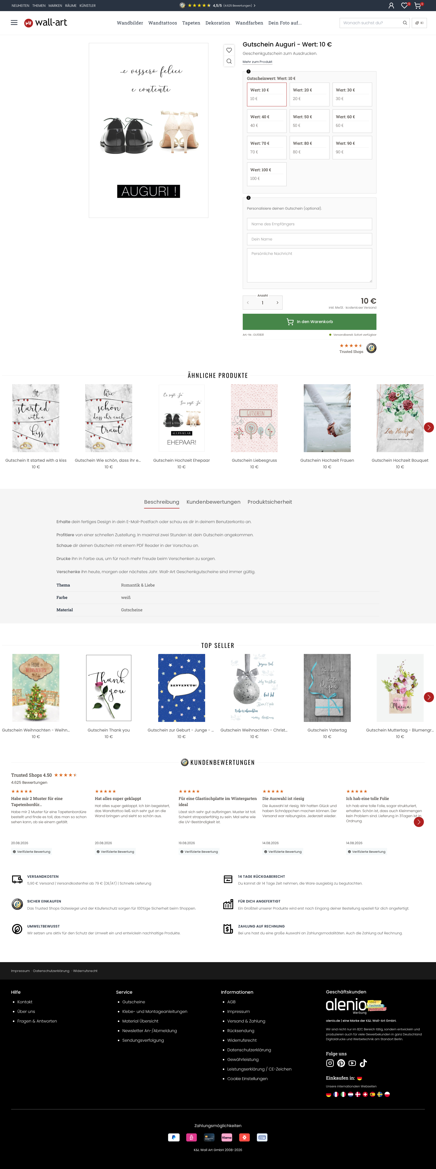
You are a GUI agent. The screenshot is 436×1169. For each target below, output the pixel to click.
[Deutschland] (328, 1094)
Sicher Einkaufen (44, 901)
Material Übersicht (140, 1021)
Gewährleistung (243, 1059)
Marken (55, 5)
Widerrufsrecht (85, 970)
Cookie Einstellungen (247, 1079)
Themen (38, 5)
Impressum (20, 970)
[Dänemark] (358, 1094)
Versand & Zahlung (246, 1021)
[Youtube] (352, 1063)
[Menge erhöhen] (277, 302)
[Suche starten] (405, 23)
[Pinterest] (341, 1063)
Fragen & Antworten (37, 1021)
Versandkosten (43, 876)
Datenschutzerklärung (51, 970)
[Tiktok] (363, 1063)
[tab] (161, 502)
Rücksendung (240, 1031)
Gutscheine (133, 1002)
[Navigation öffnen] (14, 22)
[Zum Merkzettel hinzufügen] (229, 50)
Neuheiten (21, 5)
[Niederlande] (350, 1094)
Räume (70, 5)
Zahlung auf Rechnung (261, 926)
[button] (149, 130)
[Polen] (387, 1094)
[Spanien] (372, 1094)
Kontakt (24, 1002)
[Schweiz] (365, 1094)
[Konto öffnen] (391, 5)
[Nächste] (429, 427)
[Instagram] (330, 1063)
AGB (231, 1002)
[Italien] (343, 1094)
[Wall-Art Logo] (45, 23)
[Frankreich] (336, 1094)
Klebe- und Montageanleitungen (154, 1011)
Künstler (88, 5)
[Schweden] (380, 1094)
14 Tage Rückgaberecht (261, 876)
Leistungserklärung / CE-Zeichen (259, 1069)
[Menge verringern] (248, 302)
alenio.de (333, 1021)
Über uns (26, 1011)
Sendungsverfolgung (143, 1040)
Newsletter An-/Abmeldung (149, 1031)
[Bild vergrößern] (229, 61)
